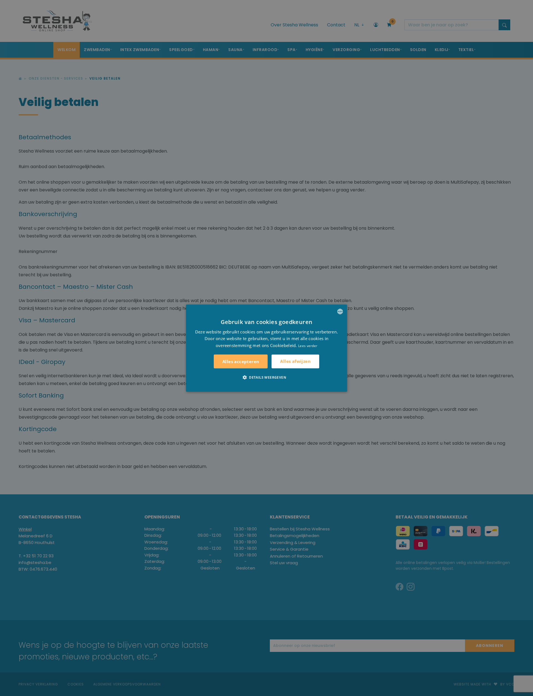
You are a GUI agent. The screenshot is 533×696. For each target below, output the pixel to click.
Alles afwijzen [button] (295, 361)
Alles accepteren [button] (240, 361)
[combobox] (340, 311)
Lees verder (307, 345)
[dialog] (266, 347)
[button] (266, 377)
